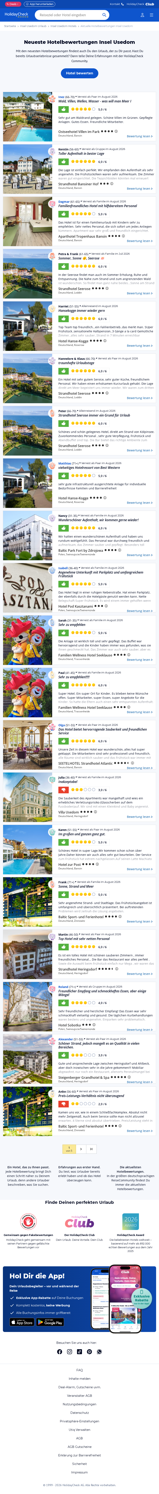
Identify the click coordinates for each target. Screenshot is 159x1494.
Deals (11, 4)
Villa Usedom (68, 812)
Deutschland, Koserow (71, 345)
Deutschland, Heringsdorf (73, 816)
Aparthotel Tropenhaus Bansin (82, 236)
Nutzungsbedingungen (79, 1404)
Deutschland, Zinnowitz (71, 921)
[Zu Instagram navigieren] (69, 1351)
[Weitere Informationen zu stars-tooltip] (116, 131)
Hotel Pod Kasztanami (75, 606)
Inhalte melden (79, 1379)
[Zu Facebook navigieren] (59, 1351)
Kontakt (115, 4)
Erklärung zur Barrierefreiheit (79, 1455)
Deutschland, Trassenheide (74, 659)
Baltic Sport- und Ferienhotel (81, 917)
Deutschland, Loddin (70, 292)
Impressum (79, 1472)
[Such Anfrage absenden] (104, 15)
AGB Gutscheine (80, 1447)
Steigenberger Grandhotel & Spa (83, 1077)
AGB (79, 1438)
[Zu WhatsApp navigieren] (99, 1351)
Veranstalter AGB (79, 1396)
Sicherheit (79, 1464)
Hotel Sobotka (69, 1025)
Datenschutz (79, 1413)
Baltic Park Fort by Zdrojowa (80, 550)
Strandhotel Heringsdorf (77, 969)
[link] (142, 15)
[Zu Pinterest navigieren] (89, 1351)
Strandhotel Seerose (74, 289)
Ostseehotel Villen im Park (79, 132)
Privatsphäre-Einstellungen (79, 1421)
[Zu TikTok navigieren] (79, 1351)
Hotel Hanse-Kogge (73, 341)
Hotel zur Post (69, 864)
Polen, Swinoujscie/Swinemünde (76, 554)
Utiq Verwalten (79, 1430)
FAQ (79, 1370)
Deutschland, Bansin (70, 135)
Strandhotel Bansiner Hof (78, 184)
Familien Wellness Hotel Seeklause (85, 655)
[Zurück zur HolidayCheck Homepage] (16, 14)
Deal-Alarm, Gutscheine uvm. (79, 1387)
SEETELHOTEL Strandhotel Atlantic (85, 763)
